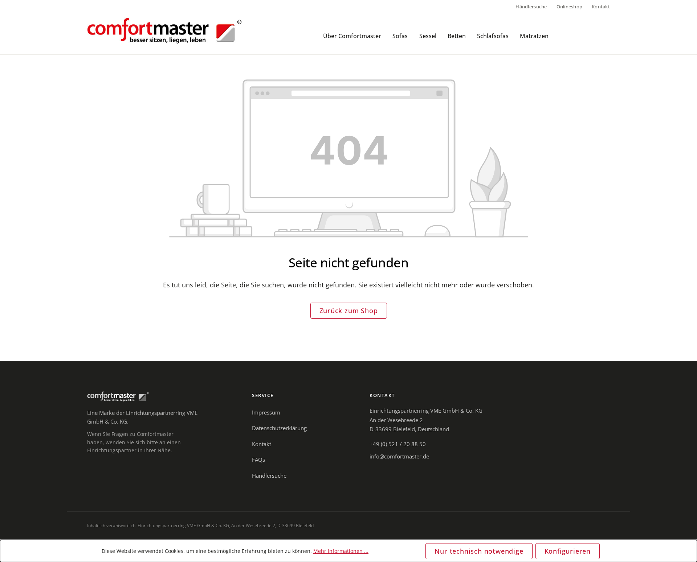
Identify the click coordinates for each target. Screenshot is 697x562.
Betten (457, 36)
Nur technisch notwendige (479, 551)
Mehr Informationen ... (340, 550)
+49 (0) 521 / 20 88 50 (398, 444)
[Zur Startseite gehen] (164, 30)
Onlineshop (570, 6)
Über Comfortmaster (352, 36)
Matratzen (534, 36)
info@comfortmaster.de (399, 456)
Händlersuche (531, 6)
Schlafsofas (493, 36)
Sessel (427, 36)
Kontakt (601, 6)
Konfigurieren (568, 551)
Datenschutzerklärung (279, 428)
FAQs (258, 459)
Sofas (400, 36)
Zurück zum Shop (348, 310)
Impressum (266, 412)
